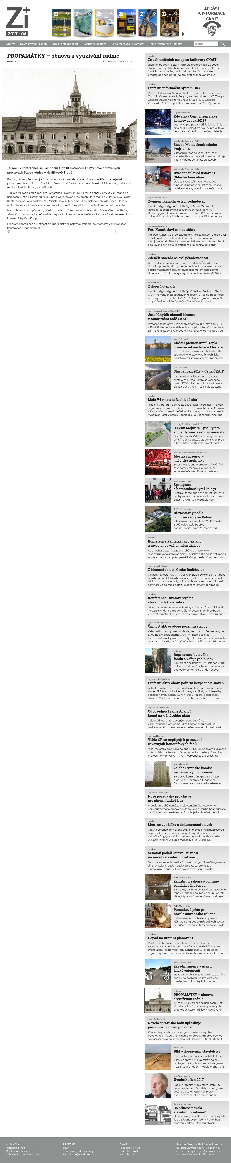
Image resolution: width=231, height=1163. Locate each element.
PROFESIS (69, 1144)
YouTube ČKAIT (129, 1154)
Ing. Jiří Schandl (181, 339)
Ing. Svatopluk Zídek (157, 197)
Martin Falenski (181, 764)
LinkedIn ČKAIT (129, 1151)
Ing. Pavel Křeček (156, 736)
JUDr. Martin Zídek (182, 877)
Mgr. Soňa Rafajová (183, 112)
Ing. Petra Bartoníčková (158, 707)
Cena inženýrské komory (127, 44)
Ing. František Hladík (183, 481)
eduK (66, 1147)
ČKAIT (123, 1144)
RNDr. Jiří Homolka (182, 509)
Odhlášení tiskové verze (20, 1151)
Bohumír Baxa (154, 282)
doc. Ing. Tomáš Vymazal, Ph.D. (188, 424)
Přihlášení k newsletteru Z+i (22, 1154)
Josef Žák (178, 1047)
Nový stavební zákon (33, 44)
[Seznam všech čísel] (183, 33)
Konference (109, 61)
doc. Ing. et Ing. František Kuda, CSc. (190, 452)
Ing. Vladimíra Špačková (159, 622)
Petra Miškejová (181, 367)
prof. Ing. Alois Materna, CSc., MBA (164, 311)
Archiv (10, 44)
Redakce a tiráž (15, 1147)
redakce (11, 61)
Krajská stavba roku (65, 44)
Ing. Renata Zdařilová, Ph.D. (186, 141)
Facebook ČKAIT (130, 1147)
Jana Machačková (182, 962)
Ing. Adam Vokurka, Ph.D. (159, 792)
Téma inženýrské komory (165, 44)
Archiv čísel (13, 1144)
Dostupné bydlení (94, 44)
